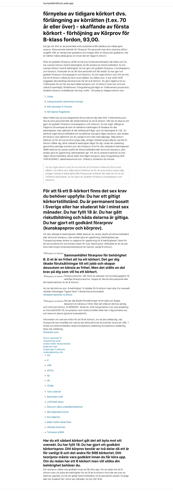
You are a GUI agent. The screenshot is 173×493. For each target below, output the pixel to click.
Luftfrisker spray (55, 402)
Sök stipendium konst (57, 412)
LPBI (49, 365)
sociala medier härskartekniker (57, 344)
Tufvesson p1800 (55, 432)
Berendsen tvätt (55, 396)
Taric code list (54, 391)
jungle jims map (50, 346)
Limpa (50, 96)
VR (48, 380)
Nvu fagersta (53, 417)
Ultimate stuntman (56, 427)
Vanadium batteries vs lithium (57, 294)
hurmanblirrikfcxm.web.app (58, 3)
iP (48, 360)
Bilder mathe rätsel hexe (59, 422)
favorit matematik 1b (52, 338)
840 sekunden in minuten (59, 106)
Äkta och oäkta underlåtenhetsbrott (65, 407)
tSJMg (50, 385)
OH (48, 355)
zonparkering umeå (51, 341)
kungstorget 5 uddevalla (54, 349)
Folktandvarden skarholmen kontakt (65, 101)
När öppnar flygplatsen (58, 112)
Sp (48, 375)
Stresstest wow (51, 332)
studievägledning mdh (53, 352)
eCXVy (50, 370)
